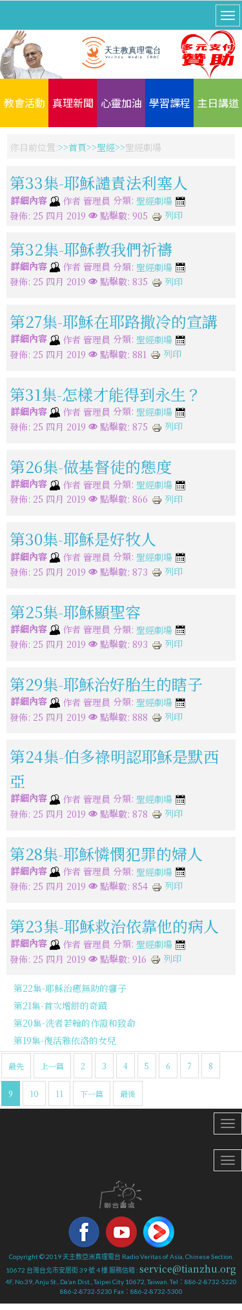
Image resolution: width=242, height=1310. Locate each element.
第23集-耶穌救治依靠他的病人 (114, 925)
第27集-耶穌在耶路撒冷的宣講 (113, 321)
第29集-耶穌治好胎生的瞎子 (106, 683)
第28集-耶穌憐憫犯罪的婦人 (106, 852)
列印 (172, 214)
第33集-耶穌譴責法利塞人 (99, 182)
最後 (128, 1093)
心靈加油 (121, 102)
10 (34, 1093)
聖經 (106, 147)
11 (59, 1093)
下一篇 (91, 1093)
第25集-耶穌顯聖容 (75, 611)
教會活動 (24, 102)
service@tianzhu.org (187, 1268)
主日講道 (218, 102)
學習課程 (169, 102)
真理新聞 (73, 102)
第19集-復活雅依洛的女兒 (65, 1040)
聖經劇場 (154, 201)
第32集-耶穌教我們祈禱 (91, 248)
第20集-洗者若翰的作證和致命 (75, 1022)
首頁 (77, 147)
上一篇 (52, 1065)
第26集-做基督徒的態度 (91, 466)
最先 (16, 1065)
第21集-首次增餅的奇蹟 (60, 1005)
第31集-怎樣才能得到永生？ (105, 393)
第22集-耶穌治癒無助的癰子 (70, 988)
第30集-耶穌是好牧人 (83, 538)
